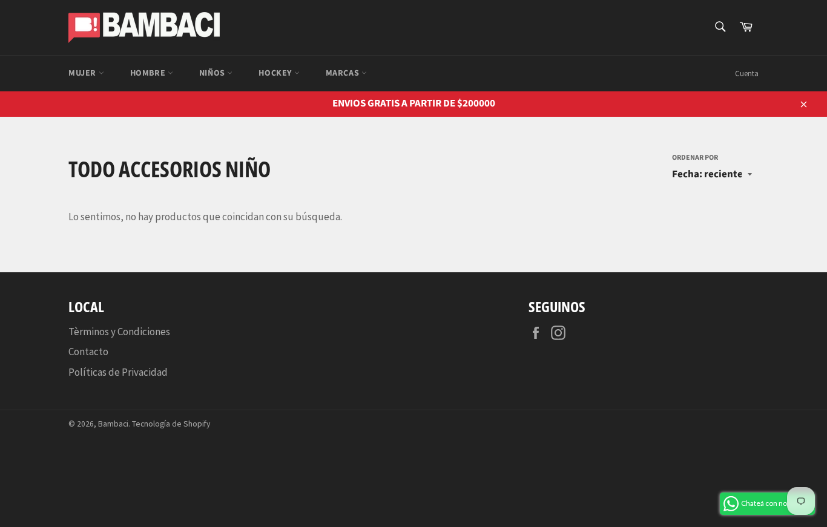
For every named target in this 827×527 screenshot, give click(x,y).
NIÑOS (213, 73)
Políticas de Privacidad (118, 372)
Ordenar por (695, 158)
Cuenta (747, 73)
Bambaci (113, 424)
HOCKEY (276, 73)
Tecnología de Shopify (171, 424)
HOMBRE (149, 73)
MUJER (83, 73)
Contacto (88, 351)
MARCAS (343, 73)
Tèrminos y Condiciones (119, 331)
